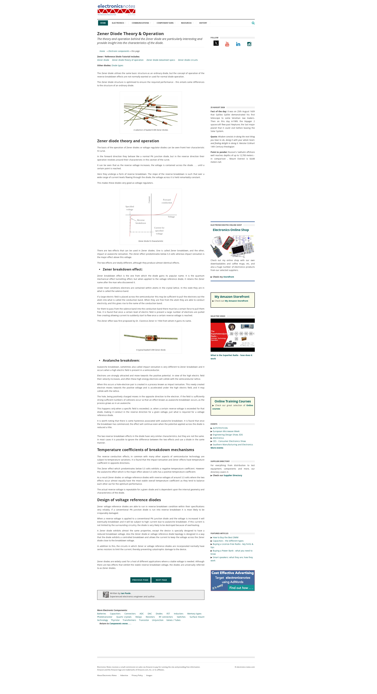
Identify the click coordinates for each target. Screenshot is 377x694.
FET (168, 613)
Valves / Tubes (173, 620)
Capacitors (115, 613)
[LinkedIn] (238, 44)
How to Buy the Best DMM (225, 537)
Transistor (144, 620)
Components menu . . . (120, 623)
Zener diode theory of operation (128, 60)
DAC (150, 613)
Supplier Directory (233, 475)
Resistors (150, 616)
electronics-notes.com (246, 667)
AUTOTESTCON (220, 428)
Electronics (118, 23)
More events (217, 447)
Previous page (140, 580)
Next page (161, 580)
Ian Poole (126, 593)
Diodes (159, 613)
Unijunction (157, 620)
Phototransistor (104, 616)
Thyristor (115, 620)
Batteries (101, 613)
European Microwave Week (226, 431)
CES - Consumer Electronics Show (229, 441)
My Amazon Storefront (236, 300)
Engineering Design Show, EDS (228, 434)
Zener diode (103, 60)
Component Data (165, 23)
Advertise (124, 675)
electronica (218, 437)
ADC (142, 613)
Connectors (130, 613)
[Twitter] (216, 44)
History (203, 23)
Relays (138, 616)
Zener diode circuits (188, 60)
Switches (181, 616)
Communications (140, 23)
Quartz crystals (123, 616)
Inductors (178, 613)
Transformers (129, 620)
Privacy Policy (137, 675)
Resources (186, 23)
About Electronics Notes (107, 675)
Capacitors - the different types (228, 540)
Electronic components (118, 51)
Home (103, 23)
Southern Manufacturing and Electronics (233, 444)
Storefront (228, 276)
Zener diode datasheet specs (161, 60)
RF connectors (166, 616)
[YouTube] (227, 44)
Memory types (194, 613)
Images (149, 675)
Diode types (117, 65)
